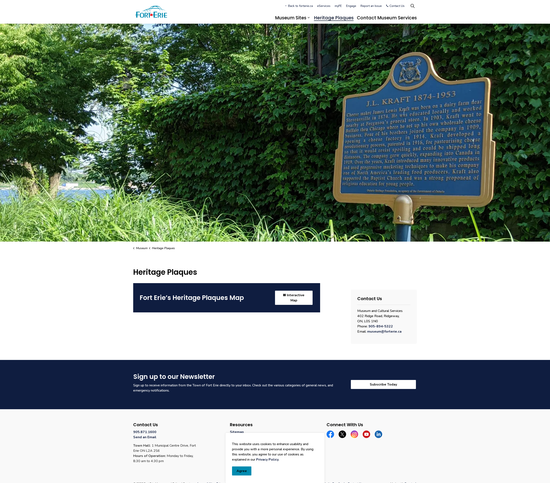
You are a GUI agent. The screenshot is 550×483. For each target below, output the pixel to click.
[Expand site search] (412, 6)
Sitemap (237, 432)
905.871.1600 (144, 432)
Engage (351, 6)
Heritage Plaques (334, 18)
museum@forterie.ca (384, 331)
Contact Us (397, 6)
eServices (323, 6)
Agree (242, 471)
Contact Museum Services (387, 18)
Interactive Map (295, 298)
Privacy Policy (267, 459)
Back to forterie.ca (300, 6)
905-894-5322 (380, 326)
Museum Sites (290, 18)
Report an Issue (371, 6)
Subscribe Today (383, 384)
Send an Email (144, 437)
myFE (338, 6)
